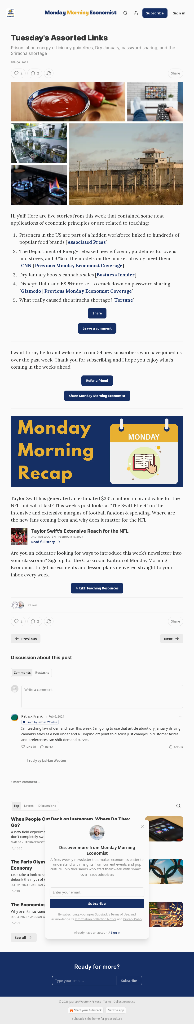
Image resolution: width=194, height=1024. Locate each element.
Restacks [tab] (42, 673)
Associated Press (86, 242)
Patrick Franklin (34, 716)
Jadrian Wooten (43, 536)
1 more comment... (25, 782)
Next (168, 638)
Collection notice (124, 1002)
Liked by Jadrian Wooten (42, 722)
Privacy (96, 1002)
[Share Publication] (136, 13)
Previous (29, 638)
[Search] (125, 13)
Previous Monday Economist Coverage (78, 265)
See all (20, 937)
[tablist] (31, 672)
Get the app (116, 1010)
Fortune (124, 300)
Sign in (179, 13)
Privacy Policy (132, 919)
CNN (26, 265)
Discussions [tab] (47, 806)
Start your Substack (87, 1010)
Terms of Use (120, 914)
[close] (142, 827)
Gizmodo (31, 291)
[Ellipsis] (181, 716)
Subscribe (155, 13)
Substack (78, 1019)
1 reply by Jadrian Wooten (46, 760)
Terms (107, 1002)
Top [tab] (16, 806)
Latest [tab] (29, 806)
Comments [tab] (22, 673)
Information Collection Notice (95, 919)
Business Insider (116, 275)
